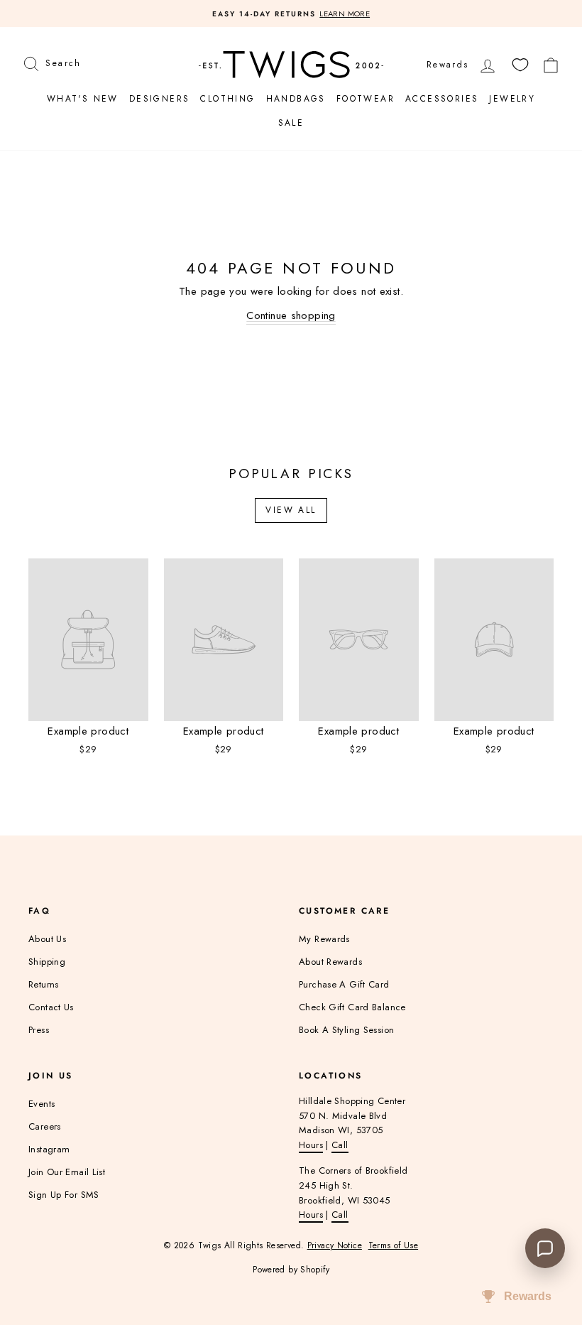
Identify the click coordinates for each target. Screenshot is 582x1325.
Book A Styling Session (346, 1030)
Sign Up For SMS (63, 1194)
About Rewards (330, 961)
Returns (43, 984)
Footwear (365, 98)
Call (339, 1145)
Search (63, 61)
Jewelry (512, 98)
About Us (47, 939)
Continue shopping (290, 315)
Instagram (49, 1149)
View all (290, 510)
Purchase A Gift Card (344, 984)
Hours (311, 1145)
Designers (159, 98)
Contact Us (51, 1007)
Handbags (296, 98)
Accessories (441, 98)
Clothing (227, 98)
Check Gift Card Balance (352, 1007)
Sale (291, 123)
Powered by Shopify (291, 1269)
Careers (44, 1126)
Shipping (46, 961)
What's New (83, 98)
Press (38, 1030)
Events (41, 1103)
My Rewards (324, 939)
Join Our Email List (66, 1172)
